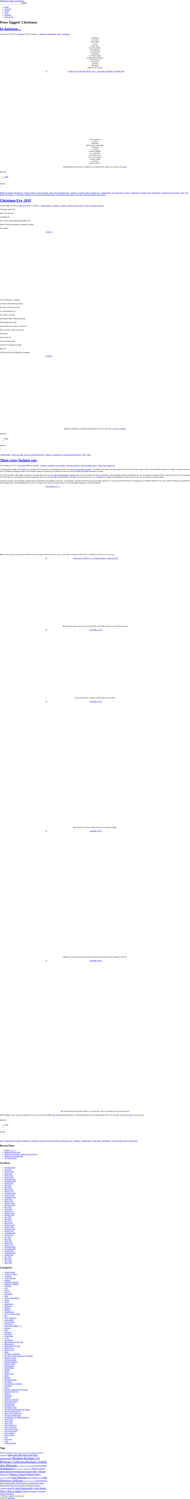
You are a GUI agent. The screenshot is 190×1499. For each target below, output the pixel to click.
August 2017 (8, 1235)
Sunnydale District (10, 1402)
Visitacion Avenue (29, 1491)
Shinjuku (7, 1398)
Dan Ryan (20, 34)
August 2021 (8, 1183)
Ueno (6, 1441)
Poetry (59, 34)
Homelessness (51, 34)
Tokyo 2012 (8, 1419)
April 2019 (8, 1209)
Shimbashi (8, 1396)
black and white (42, 193)
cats (71, 1141)
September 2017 (10, 1233)
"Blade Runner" (46, 206)
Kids (6, 1330)
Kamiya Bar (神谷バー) (12, 1326)
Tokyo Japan (14, 1491)
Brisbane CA (26, 1141)
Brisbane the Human (11, 1282)
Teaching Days (9, 1405)
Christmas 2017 (86, 1141)
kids (30, 1469)
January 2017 (9, 1245)
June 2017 (8, 1239)
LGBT (6, 1338)
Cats (56, 466)
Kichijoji (7, 1328)
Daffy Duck (97, 1141)
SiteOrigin (11, 1498)
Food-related (8, 1304)
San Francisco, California (13, 1384)
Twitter (6, 11)
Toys (6, 1437)
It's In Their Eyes (10, 1318)
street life (79, 195)
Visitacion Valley (10, 1443)
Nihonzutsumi (9, 1366)
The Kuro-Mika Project (89, 466)
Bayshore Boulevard (32, 1453)
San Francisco (19, 1477)
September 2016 (10, 1253)
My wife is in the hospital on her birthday (18, 1356)
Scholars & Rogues (97, 206)
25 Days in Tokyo (10, 1274)
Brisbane (18, 1141)
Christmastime (106, 193)
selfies (88, 455)
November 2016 (10, 1249)
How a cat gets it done (12, 1314)
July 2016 (7, 1257)
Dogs (6, 1296)
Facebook (7, 9)
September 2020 (10, 1197)
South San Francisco (11, 1400)
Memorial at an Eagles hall (13, 1342)
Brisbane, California (60, 206)
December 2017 (10, 1229)
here (117, 429)
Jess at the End (9, 1322)
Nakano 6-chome (10, 1360)
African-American (30, 193)
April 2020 (8, 1199)
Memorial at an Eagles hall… (14, 1156)
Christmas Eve (95, 193)
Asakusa (7, 1280)
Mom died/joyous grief (12, 1152)
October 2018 (9, 1215)
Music (6, 1352)
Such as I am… (9, 17)
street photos (101, 195)
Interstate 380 (145, 193)
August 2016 (8, 1255)
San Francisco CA (35, 1478)
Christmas (73, 193)
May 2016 (8, 1261)
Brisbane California (39, 1141)
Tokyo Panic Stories (11, 1429)
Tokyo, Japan (9, 1435)
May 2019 (8, 1207)
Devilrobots (8, 1294)
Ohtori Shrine (9, 1368)
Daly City (7, 1292)
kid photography (18, 1469)
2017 (2, 1141)
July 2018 (7, 1217)
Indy (98, 475)
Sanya (6, 1388)
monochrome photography (170, 193)
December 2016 (10, 1247)
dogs (27, 1466)
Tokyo (3, 1491)
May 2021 (8, 1187)
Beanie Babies (9, 1141)
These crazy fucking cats (18, 460)
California (42, 34)
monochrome (155, 193)
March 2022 (8, 1175)
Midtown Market (38, 1469)
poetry (182, 193)
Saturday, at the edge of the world (16, 1390)
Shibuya (7, 1394)
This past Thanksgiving (12, 1415)
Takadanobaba (9, 1404)
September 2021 (10, 1181)
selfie (84, 455)
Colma (6, 1290)
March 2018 (8, 1223)
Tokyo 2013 (8, 1421)
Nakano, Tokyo (9, 1364)
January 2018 (9, 1227)
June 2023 (8, 1170)
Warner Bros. (133, 1141)
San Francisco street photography (43, 195)
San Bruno (66, 34)
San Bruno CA (10, 195)
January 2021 (9, 1191)
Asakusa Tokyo (21, 1452)
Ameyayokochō (10, 1278)
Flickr (6, 13)
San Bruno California (24, 195)
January (73, 475)
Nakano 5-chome (10, 1358)
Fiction (6, 1302)
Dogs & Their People (11, 1298)
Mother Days (9, 1348)
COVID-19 (22, 1466)
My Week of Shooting (12, 1354)
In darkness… (10, 29)
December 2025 (10, 1168)
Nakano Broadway (11, 1362)
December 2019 (10, 1205)
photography (106, 1141)
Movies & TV (79, 206)
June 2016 (8, 1259)
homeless (127, 193)
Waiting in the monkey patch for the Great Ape (20, 1154)
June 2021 (8, 1185)
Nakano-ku (4, 1474)
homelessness (135, 193)
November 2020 (10, 1193)
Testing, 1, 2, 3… (10, 1150)
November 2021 (10, 1179)
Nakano (42, 1471)
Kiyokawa (8, 1332)
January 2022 (9, 1177)
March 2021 (8, 1189)
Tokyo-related (9, 1433)
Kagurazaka (8, 1324)
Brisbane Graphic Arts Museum (58, 1141)
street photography (89, 195)
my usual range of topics (82, 469)
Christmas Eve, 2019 (15, 200)
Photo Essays (9, 1374)
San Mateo (8, 1386)
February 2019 (9, 1213)
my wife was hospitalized (59, 475)
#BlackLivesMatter (6, 193)
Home (6, 7)
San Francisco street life (29, 1481)
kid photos (26, 1469)
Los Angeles (8, 1340)
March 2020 (8, 1201)
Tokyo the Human (10, 1431)
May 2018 (8, 1221)
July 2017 (7, 1237)
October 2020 (9, 1195)
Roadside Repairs (10, 1380)
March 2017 (8, 1243)
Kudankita (8, 1334)
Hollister (7, 1310)
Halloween (8, 1306)
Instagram (7, 15)
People (6, 1372)
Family (6, 1300)
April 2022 (8, 1174)
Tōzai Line (8, 1439)
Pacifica (7, 1370)
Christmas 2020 (83, 193)
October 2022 (9, 1172)
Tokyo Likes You (10, 1427)
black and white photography (59, 193)
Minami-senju (9, 1344)
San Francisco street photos (65, 195)
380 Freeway (18, 193)
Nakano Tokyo (33, 1474)
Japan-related (9, 1320)
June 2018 (8, 1219)
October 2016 (9, 1251)
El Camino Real (117, 193)
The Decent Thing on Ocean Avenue (17, 1409)
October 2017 (9, 1231)
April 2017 (8, 1241)
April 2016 (8, 1263)
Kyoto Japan (8, 1336)
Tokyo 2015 (8, 1423)
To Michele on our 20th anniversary (16, 1417)
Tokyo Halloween (10, 1425)
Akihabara (8, 1276)
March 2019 (8, 1211)
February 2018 (9, 1225)
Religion (7, 1378)
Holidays (70, 206)
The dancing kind (10, 1158)
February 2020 (9, 1203)
